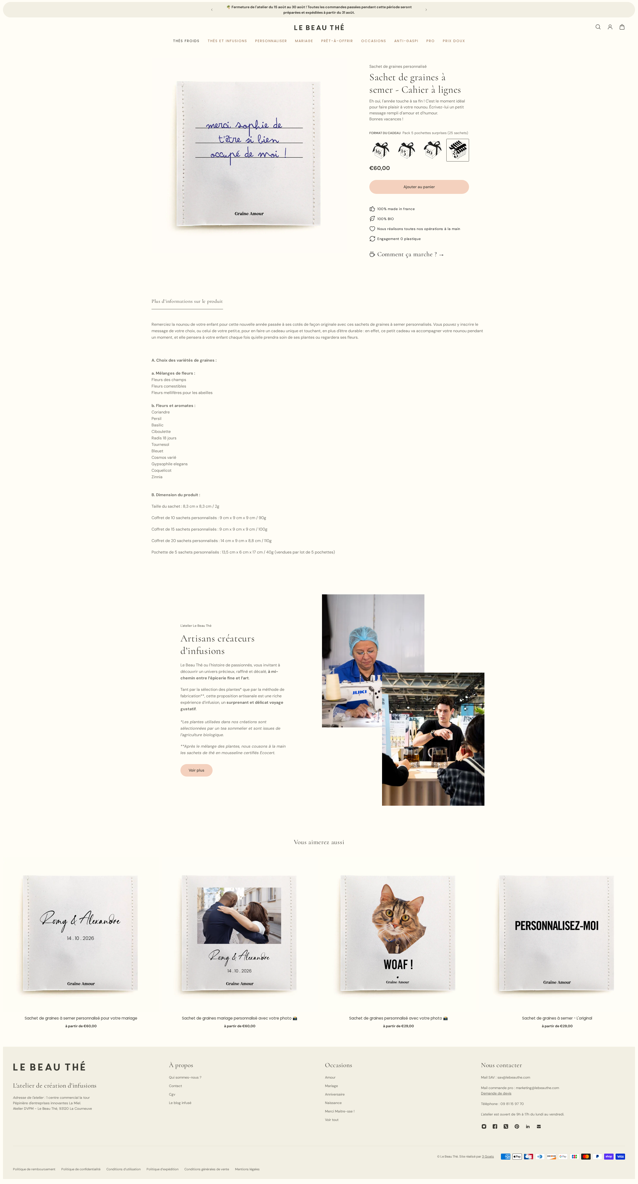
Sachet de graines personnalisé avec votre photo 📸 (398, 1018)
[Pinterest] (516, 1126)
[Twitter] (505, 1126)
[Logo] (319, 26)
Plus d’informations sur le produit (187, 301)
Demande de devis (496, 1093)
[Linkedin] (527, 1126)
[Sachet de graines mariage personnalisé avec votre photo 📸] (240, 934)
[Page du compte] (610, 26)
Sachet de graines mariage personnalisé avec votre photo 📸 (239, 1018)
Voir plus (196, 770)
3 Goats (488, 1156)
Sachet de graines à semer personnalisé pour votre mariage (81, 1018)
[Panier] (622, 26)
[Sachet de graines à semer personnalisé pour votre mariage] (81, 934)
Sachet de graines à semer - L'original (557, 1018)
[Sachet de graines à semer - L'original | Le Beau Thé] (557, 934)
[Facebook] (494, 1126)
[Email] (538, 1126)
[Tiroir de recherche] (598, 26)
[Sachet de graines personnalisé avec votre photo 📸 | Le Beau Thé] (398, 934)
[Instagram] (483, 1126)
